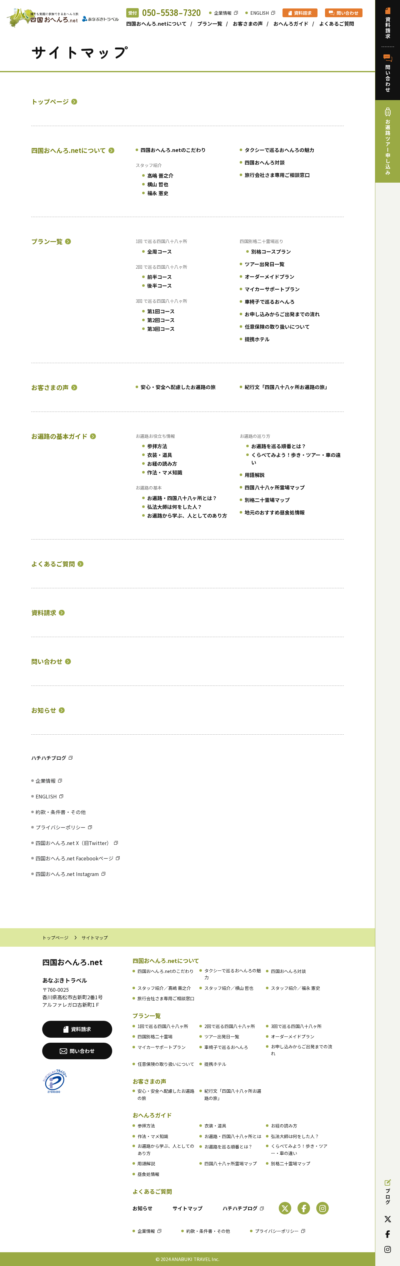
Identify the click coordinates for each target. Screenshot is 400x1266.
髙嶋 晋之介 (160, 175)
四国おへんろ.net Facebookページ (74, 858)
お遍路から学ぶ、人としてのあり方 (187, 515)
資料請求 (303, 13)
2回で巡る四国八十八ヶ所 (229, 1026)
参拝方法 (157, 446)
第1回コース (161, 311)
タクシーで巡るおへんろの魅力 (279, 150)
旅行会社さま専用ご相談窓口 (277, 175)
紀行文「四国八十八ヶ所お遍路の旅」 (287, 387)
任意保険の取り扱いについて (277, 326)
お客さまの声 (248, 23)
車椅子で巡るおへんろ (270, 301)
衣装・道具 (159, 454)
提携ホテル (257, 339)
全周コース (159, 251)
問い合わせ (347, 13)
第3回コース (161, 328)
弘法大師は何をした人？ (174, 506)
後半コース (159, 285)
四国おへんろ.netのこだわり (173, 150)
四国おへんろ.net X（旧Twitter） (74, 843)
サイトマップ (187, 1208)
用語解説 (255, 475)
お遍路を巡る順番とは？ (278, 446)
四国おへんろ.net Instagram (67, 874)
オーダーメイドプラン (269, 276)
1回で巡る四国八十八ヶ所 (163, 1026)
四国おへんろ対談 (265, 162)
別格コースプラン (271, 251)
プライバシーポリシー (61, 827)
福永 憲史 (157, 193)
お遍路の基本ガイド (59, 436)
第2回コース (161, 320)
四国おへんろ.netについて (156, 23)
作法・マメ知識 (164, 472)
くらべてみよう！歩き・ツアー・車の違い (296, 458)
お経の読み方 (162, 463)
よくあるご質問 (336, 23)
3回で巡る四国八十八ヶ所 (296, 1026)
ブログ (388, 1196)
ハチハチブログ (48, 758)
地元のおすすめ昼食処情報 (275, 512)
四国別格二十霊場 (155, 1036)
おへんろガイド (290, 23)
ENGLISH (259, 13)
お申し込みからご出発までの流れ (282, 314)
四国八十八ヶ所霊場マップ (275, 487)
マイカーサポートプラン (272, 289)
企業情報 (223, 13)
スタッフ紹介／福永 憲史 (295, 988)
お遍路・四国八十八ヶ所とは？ (182, 498)
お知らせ (43, 710)
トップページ (50, 102)
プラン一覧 (209, 23)
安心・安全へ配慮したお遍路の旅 (178, 387)
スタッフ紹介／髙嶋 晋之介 (164, 988)
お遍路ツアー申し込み (388, 147)
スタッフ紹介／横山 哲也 (228, 988)
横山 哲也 (157, 184)
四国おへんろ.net (72, 961)
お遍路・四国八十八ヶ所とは (232, 1136)
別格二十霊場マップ (267, 500)
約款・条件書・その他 (61, 812)
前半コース (159, 277)
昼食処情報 (148, 1174)
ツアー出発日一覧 (264, 264)
